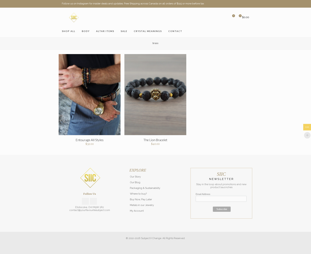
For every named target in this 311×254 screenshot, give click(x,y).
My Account (137, 210)
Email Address (203, 194)
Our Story (135, 176)
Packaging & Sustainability (145, 188)
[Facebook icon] (239, 3)
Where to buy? (138, 193)
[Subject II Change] (73, 17)
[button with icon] (85, 201)
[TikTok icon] (247, 3)
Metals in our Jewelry (142, 205)
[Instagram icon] (243, 3)
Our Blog (135, 182)
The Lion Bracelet (155, 140)
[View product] (116, 59)
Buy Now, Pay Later (141, 199)
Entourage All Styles (90, 140)
